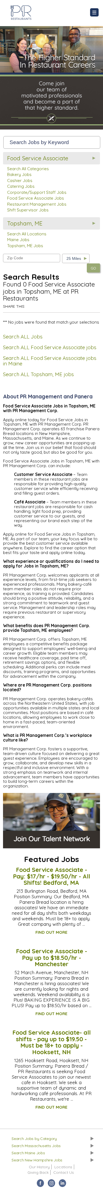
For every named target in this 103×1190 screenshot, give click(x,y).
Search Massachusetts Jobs (36, 1145)
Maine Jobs (18, 239)
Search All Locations (26, 233)
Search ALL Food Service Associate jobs (49, 347)
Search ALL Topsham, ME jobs (38, 374)
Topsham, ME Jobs (25, 245)
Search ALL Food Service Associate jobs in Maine (49, 361)
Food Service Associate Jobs (35, 198)
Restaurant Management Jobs (36, 204)
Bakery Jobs (19, 174)
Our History (39, 1166)
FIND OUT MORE (51, 932)
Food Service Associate (37, 158)
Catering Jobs (21, 186)
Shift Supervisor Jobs (28, 210)
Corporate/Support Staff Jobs (36, 192)
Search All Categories (28, 168)
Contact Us (63, 1172)
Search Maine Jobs (28, 1152)
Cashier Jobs (19, 180)
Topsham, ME (24, 223)
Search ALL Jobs (23, 337)
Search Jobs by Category (34, 1138)
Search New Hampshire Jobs (37, 1160)
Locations (63, 1166)
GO (93, 268)
